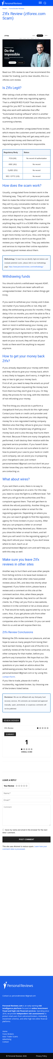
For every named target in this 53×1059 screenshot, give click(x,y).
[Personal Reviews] (17, 3)
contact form (8, 676)
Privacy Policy (41, 1056)
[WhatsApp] (12, 28)
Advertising (6, 1039)
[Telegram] (24, 28)
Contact (5, 1042)
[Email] (18, 28)
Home (4, 8)
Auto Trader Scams (10, 1036)
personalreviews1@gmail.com (24, 996)
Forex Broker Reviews (16, 8)
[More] (41, 28)
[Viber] (29, 28)
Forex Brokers (8, 1034)
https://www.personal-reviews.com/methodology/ (26, 267)
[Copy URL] (35, 28)
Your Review (9, 786)
